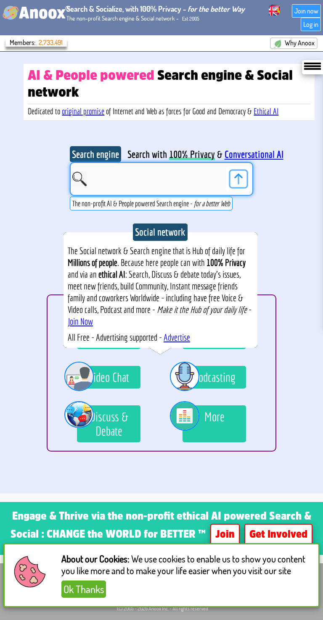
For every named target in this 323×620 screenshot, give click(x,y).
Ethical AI (266, 111)
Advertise (177, 337)
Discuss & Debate (109, 424)
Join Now (80, 321)
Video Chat (109, 377)
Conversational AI (254, 154)
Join (225, 535)
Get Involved (278, 535)
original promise (83, 111)
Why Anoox (299, 43)
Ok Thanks (84, 589)
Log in (310, 24)
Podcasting (214, 377)
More (214, 417)
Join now (306, 11)
